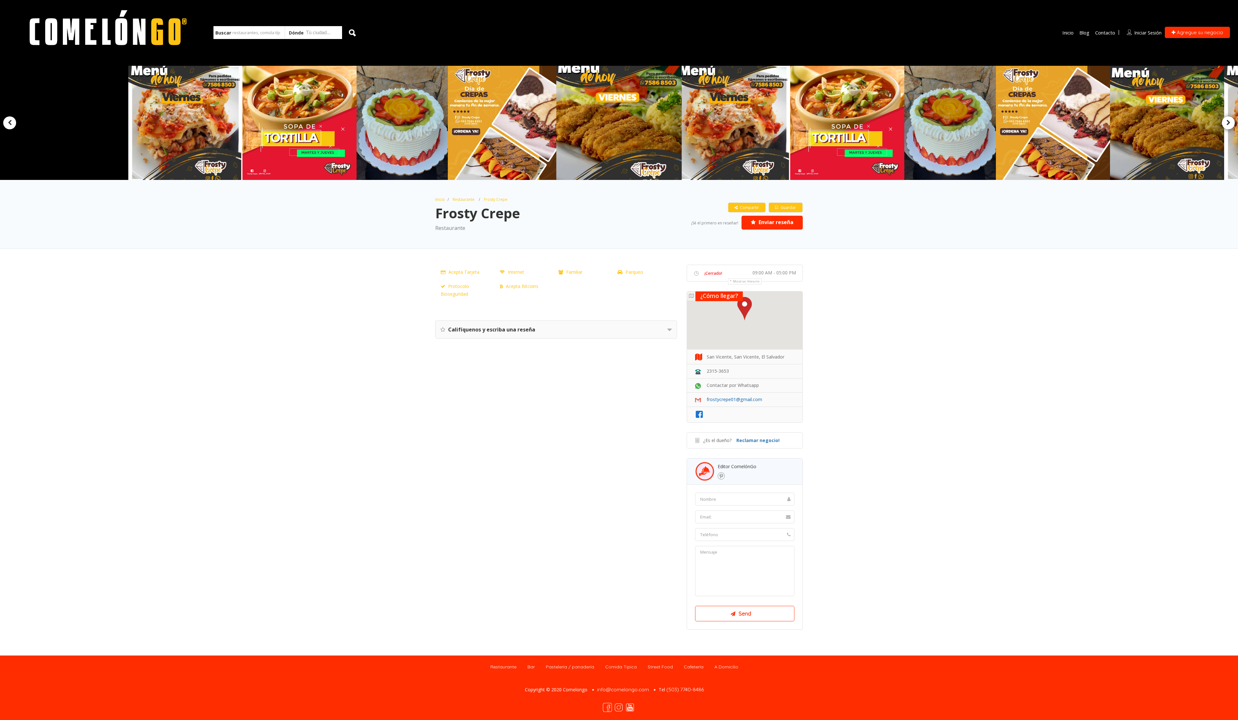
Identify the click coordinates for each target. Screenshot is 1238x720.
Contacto (1105, 32)
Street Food (660, 667)
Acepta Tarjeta (463, 272)
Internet (516, 272)
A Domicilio (726, 667)
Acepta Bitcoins (522, 286)
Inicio (1068, 32)
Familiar (574, 272)
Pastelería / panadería (570, 667)
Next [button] (1228, 123)
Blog (1084, 32)
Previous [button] (9, 123)
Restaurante (464, 199)
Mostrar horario (746, 281)
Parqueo (634, 272)
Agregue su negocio (1199, 32)
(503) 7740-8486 (685, 689)
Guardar (788, 207)
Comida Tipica (621, 667)
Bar (531, 667)
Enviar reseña (775, 222)
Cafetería (693, 667)
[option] (505, 123)
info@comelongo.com (623, 689)
